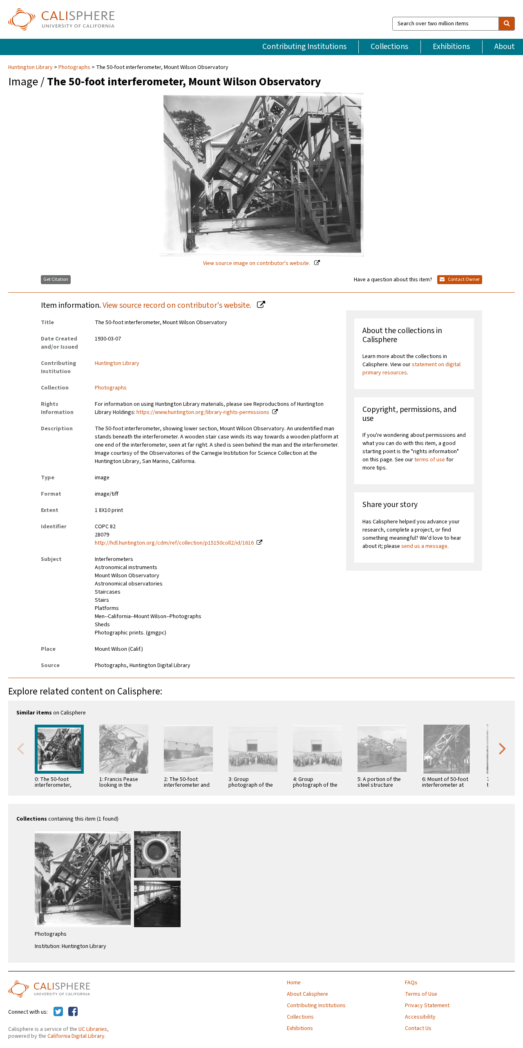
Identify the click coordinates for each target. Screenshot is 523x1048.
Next (502, 748)
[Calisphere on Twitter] (58, 1012)
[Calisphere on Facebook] (73, 1012)
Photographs (74, 67)
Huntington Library (31, 67)
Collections (389, 46)
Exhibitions (451, 46)
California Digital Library (76, 1036)
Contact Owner (463, 279)
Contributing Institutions (304, 46)
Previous (20, 748)
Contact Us (418, 1028)
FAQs (411, 983)
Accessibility (420, 1017)
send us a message (424, 546)
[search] (506, 24)
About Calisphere (307, 994)
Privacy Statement (427, 1005)
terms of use (429, 460)
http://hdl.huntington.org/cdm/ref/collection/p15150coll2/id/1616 (174, 543)
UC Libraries (92, 1029)
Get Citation (55, 279)
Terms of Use (421, 994)
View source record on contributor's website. (178, 305)
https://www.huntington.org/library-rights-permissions (202, 412)
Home (294, 983)
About (504, 46)
